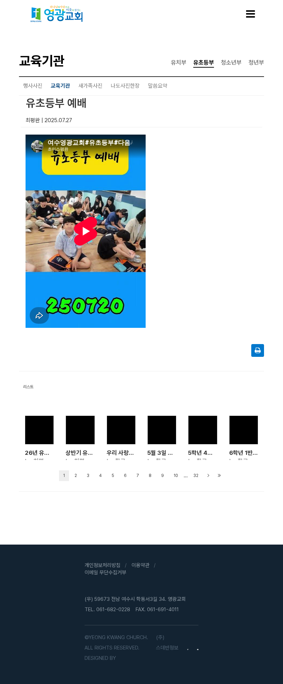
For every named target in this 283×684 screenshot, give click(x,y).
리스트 (28, 386)
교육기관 (60, 85)
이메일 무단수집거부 (105, 572)
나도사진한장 (125, 85)
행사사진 (32, 85)
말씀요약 (157, 85)
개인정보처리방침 (102, 565)
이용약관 (140, 565)
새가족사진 (90, 85)
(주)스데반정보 (167, 642)
